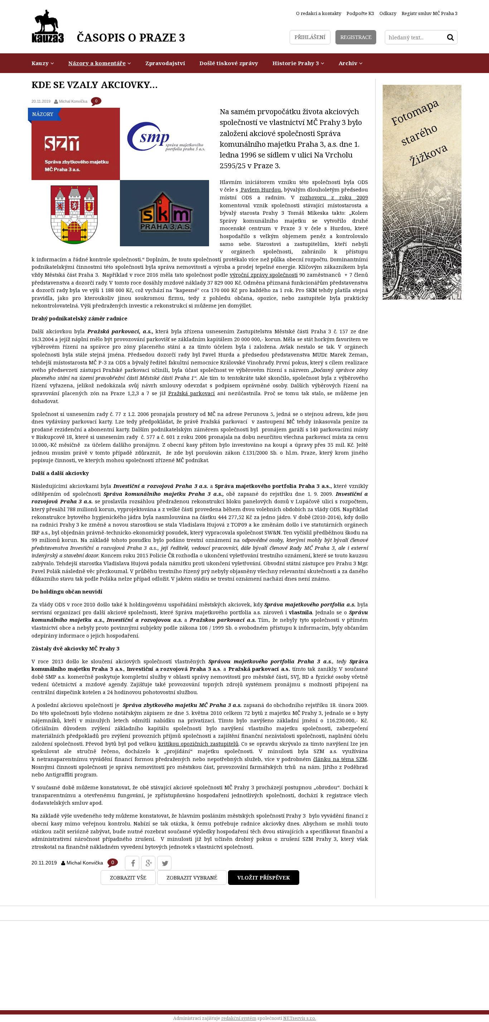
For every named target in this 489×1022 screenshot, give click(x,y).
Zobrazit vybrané (191, 877)
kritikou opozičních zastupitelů (198, 743)
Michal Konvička (73, 101)
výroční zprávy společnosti (264, 274)
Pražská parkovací (191, 393)
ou (278, 189)
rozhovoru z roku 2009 (334, 197)
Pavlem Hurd (258, 189)
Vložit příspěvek (263, 877)
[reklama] (422, 297)
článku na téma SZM (340, 759)
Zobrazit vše (128, 877)
